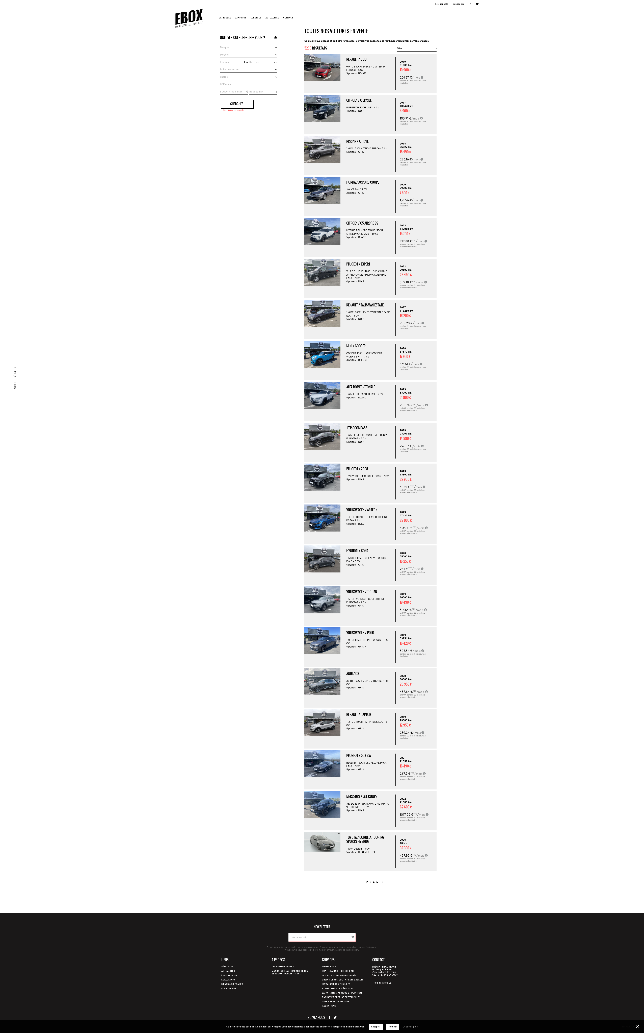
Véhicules (227, 966)
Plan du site (228, 988)
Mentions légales (232, 984)
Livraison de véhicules (336, 984)
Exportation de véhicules (338, 988)
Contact (288, 17)
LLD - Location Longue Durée (339, 975)
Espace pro (459, 4)
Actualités (272, 17)
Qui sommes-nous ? (283, 966)
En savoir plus (410, 1026)
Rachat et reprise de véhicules (341, 997)
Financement (330, 966)
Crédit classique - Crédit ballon (342, 979)
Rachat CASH (329, 1005)
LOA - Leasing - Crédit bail (338, 971)
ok (352, 937)
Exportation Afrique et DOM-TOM (342, 992)
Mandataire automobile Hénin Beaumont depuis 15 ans (290, 972)
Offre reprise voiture (335, 1001)
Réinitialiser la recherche (233, 110)
